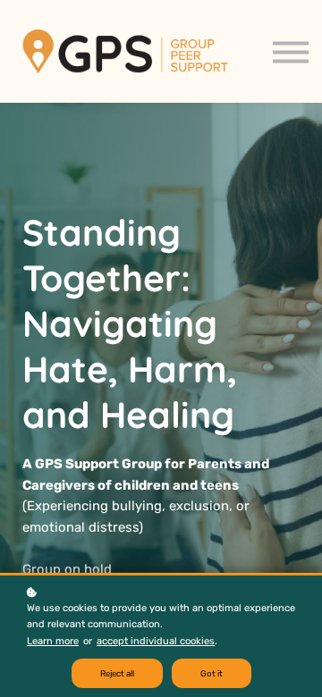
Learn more (53, 641)
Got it (211, 673)
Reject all (117, 673)
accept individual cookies (156, 641)
